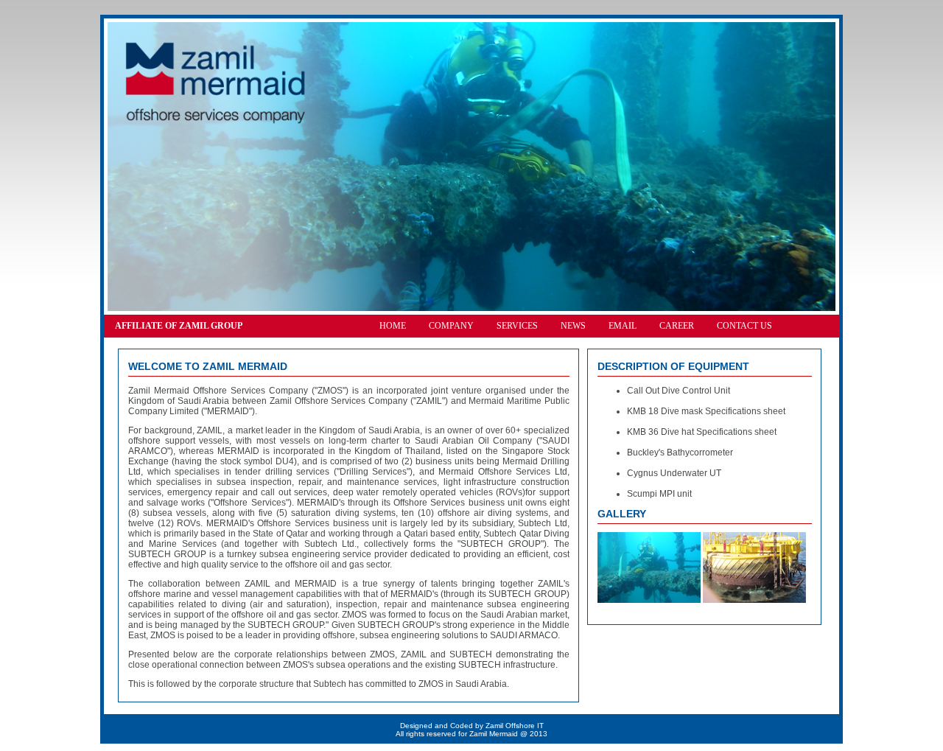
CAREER (676, 326)
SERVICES (517, 326)
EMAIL (623, 326)
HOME (392, 326)
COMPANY (451, 326)
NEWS (573, 326)
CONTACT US (744, 326)
